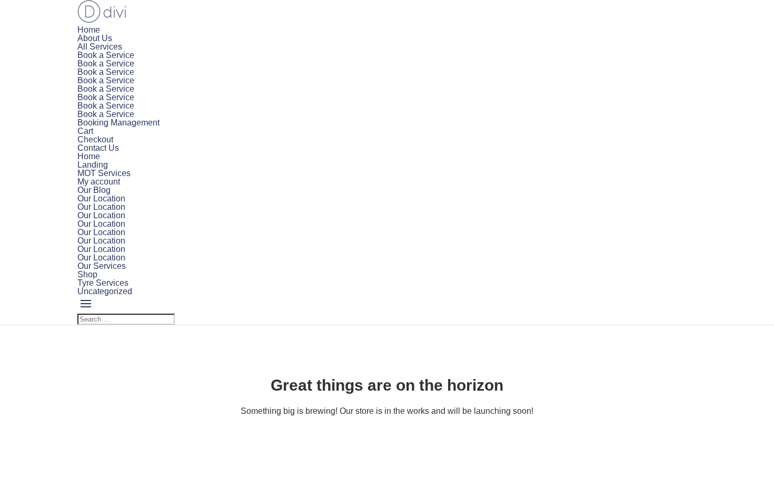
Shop (87, 274)
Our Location (101, 198)
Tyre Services (102, 282)
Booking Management (118, 122)
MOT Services (104, 173)
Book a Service (105, 55)
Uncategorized (104, 291)
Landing (92, 164)
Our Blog (94, 190)
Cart (85, 131)
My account (98, 181)
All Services (99, 46)
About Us (94, 38)
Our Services (101, 265)
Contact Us (98, 147)
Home (88, 29)
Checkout (95, 139)
